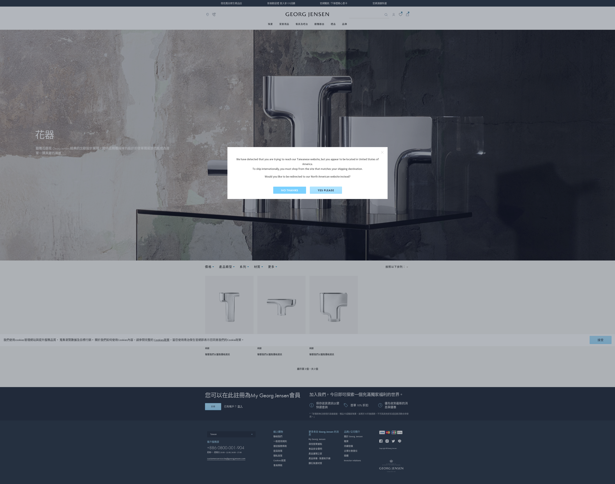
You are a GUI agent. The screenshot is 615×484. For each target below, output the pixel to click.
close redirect (382, 152)
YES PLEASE (326, 190)
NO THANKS (289, 190)
